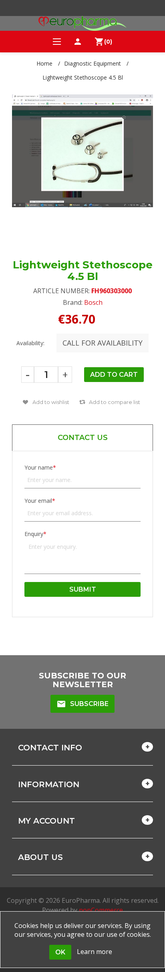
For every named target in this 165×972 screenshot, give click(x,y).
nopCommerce (101, 910)
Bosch (93, 302)
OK (60, 952)
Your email (38, 500)
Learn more (94, 951)
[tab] (82, 437)
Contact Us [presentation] (83, 437)
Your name (38, 467)
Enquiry (33, 534)
